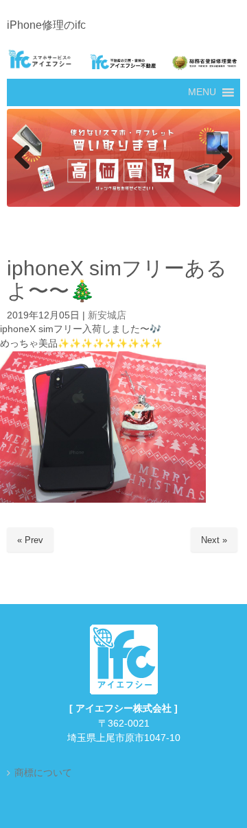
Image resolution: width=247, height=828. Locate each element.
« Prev (30, 541)
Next (223, 158)
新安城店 (107, 316)
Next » (214, 541)
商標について (43, 773)
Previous (24, 158)
